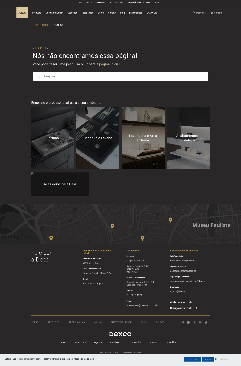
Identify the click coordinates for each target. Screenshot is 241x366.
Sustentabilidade (134, 2)
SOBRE (34, 322)
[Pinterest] (182, 322)
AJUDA (97, 322)
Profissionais (84, 2)
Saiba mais (89, 359)
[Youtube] (200, 322)
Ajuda (148, 2)
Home (36, 25)
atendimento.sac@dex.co (95, 283)
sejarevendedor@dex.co (182, 260)
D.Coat (157, 2)
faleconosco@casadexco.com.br (142, 305)
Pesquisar (201, 12)
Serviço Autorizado (116, 2)
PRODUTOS (53, 322)
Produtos (36, 12)
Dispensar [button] (207, 359)
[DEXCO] (120, 334)
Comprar (218, 12)
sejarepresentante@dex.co (183, 271)
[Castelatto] (135, 342)
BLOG (144, 322)
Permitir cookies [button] (192, 359)
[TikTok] (206, 322)
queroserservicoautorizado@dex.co (187, 281)
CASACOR (152, 12)
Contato (112, 12)
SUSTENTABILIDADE (121, 322)
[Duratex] (114, 342)
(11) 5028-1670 (134, 295)
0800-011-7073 (90, 262)
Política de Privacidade (109, 352)
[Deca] (22, 12)
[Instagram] (188, 322)
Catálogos (72, 12)
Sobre (101, 12)
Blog (122, 12)
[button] (225, 359)
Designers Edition (54, 12)
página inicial (109, 64)
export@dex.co (177, 291)
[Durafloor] (172, 342)
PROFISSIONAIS (77, 322)
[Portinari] (81, 342)
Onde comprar (99, 2)
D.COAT (160, 322)
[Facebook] (194, 322)
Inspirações (87, 12)
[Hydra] (98, 342)
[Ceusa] (154, 342)
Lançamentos (135, 12)
